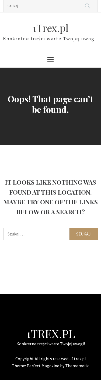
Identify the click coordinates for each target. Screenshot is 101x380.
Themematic (77, 365)
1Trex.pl (50, 28)
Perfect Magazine (43, 365)
